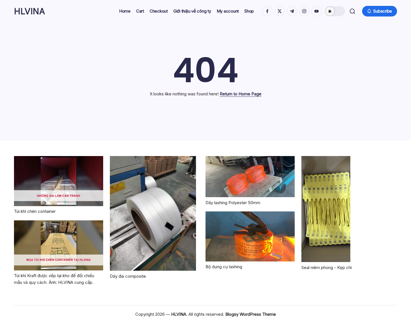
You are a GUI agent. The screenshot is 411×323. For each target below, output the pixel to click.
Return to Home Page (240, 93)
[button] (335, 11)
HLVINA (29, 11)
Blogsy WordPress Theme (250, 314)
